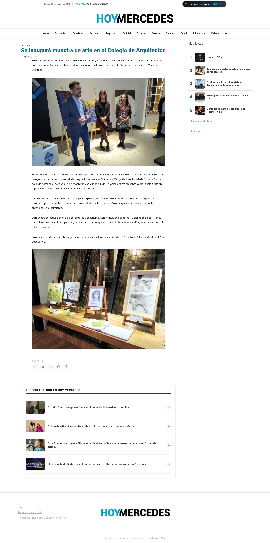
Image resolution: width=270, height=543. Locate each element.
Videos (215, 33)
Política (141, 33)
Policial (127, 33)
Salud (184, 33)
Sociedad (95, 33)
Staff (21, 507)
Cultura (156, 33)
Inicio (46, 33)
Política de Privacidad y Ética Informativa (42, 517)
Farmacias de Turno (202, 121)
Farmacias (60, 33)
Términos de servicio (30, 512)
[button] (226, 33)
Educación (199, 33)
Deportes (111, 33)
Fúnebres (78, 33)
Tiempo (170, 33)
